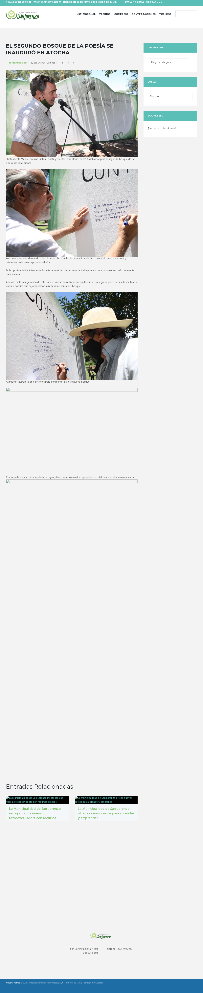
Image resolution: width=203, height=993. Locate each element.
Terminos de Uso (72, 983)
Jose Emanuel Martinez (44, 63)
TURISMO (165, 14)
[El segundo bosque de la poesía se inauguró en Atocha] (72, 113)
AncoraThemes (13, 983)
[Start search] (178, 14)
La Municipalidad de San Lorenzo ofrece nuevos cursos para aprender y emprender (106, 813)
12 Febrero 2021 (18, 63)
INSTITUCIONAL (86, 14)
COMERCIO (121, 14)
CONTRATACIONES (144, 14)
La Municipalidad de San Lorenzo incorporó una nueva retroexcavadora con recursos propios (35, 816)
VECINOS (104, 14)
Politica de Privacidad (93, 983)
